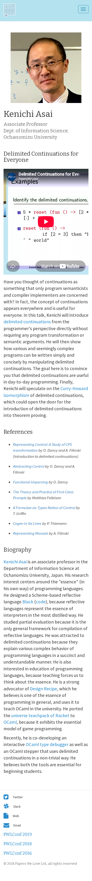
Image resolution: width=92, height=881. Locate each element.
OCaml (10, 722)
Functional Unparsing (30, 482)
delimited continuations (27, 321)
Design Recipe (43, 688)
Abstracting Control (28, 466)
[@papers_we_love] (6, 797)
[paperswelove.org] (6, 815)
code (41, 601)
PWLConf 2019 (18, 834)
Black (27, 601)
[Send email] (6, 825)
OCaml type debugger (47, 744)
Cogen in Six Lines (27, 523)
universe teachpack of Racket (40, 715)
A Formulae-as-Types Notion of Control (44, 507)
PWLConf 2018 (18, 843)
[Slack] (6, 806)
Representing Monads (30, 533)
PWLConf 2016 (18, 853)
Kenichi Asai (15, 562)
